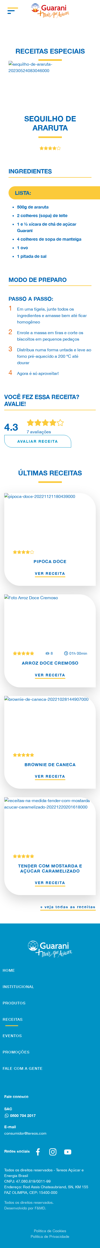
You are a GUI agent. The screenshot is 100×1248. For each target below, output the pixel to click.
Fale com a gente (23, 1068)
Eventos (12, 1035)
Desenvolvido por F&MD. (25, 1208)
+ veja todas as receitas (68, 906)
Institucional (18, 986)
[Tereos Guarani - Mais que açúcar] (50, 10)
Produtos (14, 1003)
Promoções (16, 1052)
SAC (8, 1109)
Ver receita (50, 573)
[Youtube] (68, 1152)
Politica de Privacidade (50, 1236)
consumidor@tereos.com (25, 1133)
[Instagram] (53, 1152)
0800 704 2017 (23, 1115)
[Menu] (12, 10)
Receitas (13, 1019)
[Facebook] (38, 1152)
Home (9, 970)
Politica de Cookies (50, 1231)
